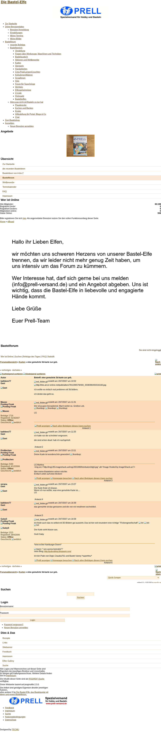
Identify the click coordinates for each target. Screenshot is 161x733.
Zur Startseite (11, 24)
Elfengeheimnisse (23, 90)
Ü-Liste (18, 93)
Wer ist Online (7, 357)
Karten (18, 63)
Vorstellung (20, 51)
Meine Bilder (15, 39)
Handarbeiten (21, 69)
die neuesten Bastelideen (14, 169)
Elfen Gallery (8, 661)
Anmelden (9, 123)
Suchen (18, 357)
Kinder (18, 111)
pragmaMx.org (157, 582)
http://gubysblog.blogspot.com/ (57, 551)
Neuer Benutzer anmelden (22, 126)
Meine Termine (16, 36)
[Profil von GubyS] (42, 560)
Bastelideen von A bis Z (13, 173)
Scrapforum (20, 78)
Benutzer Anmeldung (19, 30)
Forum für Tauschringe (25, 84)
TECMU (15, 729)
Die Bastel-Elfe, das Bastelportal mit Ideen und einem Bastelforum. (24, 693)
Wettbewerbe (8, 182)
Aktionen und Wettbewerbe (27, 60)
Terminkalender (9, 187)
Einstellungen (16, 33)
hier (24, 218)
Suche (5, 665)
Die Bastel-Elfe (13, 2)
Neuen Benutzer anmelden (16, 628)
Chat (17, 117)
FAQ (5, 191)
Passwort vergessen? (13, 625)
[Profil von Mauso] (42, 426)
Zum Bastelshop (12, 120)
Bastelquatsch (21, 57)
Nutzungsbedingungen (15, 717)
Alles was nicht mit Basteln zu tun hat (26, 102)
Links (5, 643)
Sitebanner (7, 647)
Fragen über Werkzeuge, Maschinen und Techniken (38, 54)
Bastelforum (10, 42)
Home (2, 222)
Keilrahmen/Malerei (24, 75)
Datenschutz (10, 720)
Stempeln (19, 66)
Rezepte (6, 638)
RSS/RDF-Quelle (36, 679)
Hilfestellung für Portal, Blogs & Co (30, 114)
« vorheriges (5, 370)
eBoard (11, 222)
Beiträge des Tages (31, 357)
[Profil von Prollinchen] (42, 478)
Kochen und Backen (24, 108)
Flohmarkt (19, 96)
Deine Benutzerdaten (14, 27)
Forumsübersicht (8, 362)
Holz (17, 81)
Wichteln (19, 87)
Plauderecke (20, 105)
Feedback (7, 652)
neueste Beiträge (17, 45)
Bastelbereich (16, 48)
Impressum (7, 196)
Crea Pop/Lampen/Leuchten (27, 72)
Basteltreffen (20, 99)
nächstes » (17, 370)
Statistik (50, 357)
